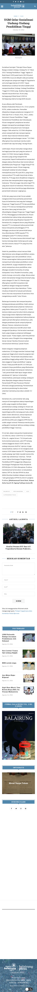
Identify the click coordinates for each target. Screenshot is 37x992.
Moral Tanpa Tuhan (18, 783)
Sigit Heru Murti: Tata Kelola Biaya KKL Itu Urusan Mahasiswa (11, 689)
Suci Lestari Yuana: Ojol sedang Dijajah (10, 652)
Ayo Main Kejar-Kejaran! (9, 676)
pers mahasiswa (18, 491)
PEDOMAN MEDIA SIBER (15, 980)
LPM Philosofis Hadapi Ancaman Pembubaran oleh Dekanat (9, 637)
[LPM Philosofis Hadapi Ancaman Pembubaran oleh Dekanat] (29, 637)
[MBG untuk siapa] (29, 666)
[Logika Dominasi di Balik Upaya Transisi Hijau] (18, 533)
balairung (6, 491)
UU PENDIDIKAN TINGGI (9, 494)
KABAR (15, 16)
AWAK (28, 980)
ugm (27, 491)
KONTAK (12, 982)
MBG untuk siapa (9, 663)
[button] (29, 989)
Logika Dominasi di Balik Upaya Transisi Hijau (18, 547)
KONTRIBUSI (23, 982)
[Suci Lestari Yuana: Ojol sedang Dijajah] (29, 654)
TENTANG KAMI (18, 978)
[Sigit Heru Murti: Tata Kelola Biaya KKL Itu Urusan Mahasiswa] (29, 690)
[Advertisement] (19, 502)
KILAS (21, 16)
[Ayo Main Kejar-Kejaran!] (29, 678)
